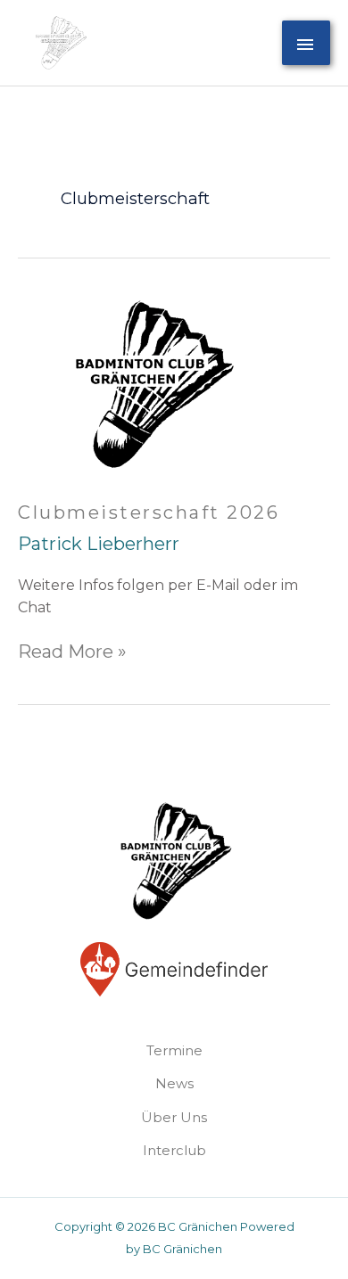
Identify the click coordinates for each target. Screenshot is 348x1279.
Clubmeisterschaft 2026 (148, 512)
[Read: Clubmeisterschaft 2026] (152, 382)
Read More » (72, 651)
